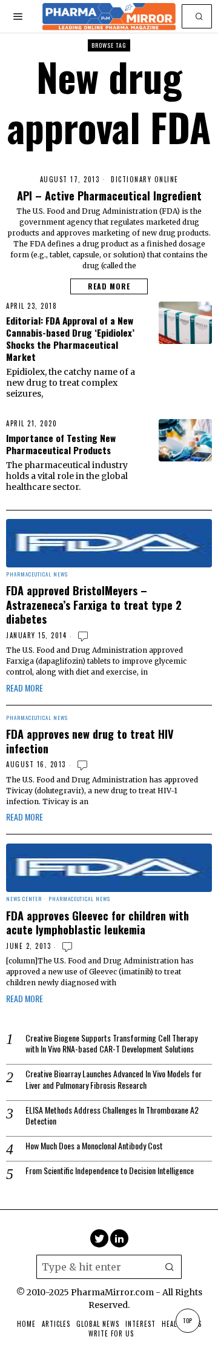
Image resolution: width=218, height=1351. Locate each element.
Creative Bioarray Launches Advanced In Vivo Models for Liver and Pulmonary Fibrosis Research (113, 1079)
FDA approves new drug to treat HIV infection (90, 741)
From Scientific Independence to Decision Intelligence (109, 1170)
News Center (24, 899)
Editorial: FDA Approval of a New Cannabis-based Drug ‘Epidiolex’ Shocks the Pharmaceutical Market (70, 338)
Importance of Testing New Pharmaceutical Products (61, 444)
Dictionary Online (145, 179)
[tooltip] (99, 1238)
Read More (109, 286)
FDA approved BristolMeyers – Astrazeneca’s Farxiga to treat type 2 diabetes (94, 604)
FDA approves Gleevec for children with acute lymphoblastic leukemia (97, 922)
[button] (200, 16)
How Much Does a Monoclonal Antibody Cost (94, 1145)
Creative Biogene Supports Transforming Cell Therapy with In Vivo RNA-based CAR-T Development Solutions (111, 1043)
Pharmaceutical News (37, 574)
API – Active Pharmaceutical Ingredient (109, 195)
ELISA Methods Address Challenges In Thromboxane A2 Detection (112, 1115)
